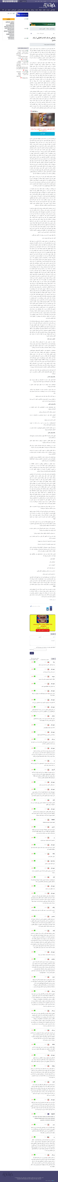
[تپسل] (30, 23)
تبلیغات (38, 1)
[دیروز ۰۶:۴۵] (24, 63)
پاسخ (33, 662)
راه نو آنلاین (8, 22)
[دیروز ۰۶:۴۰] (24, 52)
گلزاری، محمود (42, 29)
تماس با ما (45, 1)
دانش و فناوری (20, 10)
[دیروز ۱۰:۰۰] (24, 73)
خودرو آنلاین (13, 10)
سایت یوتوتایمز (11, 32)
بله (6, 1)
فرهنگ (40, 10)
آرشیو (36, 1)
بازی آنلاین (12, 23)
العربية (52, 1)
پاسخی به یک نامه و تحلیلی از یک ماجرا (44, 39)
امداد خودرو (11, 35)
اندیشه (9, 10)
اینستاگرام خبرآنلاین (12, 1)
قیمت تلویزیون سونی (10, 25)
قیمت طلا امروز (11, 31)
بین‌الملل (32, 10)
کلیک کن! (42, 134)
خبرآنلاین (47, 6)
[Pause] (32, 125)
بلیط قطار (5, 31)
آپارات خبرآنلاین (8, 1)
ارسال (32, 653)
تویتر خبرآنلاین (10, 1)
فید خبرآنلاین (17, 1)
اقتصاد (44, 10)
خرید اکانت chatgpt (10, 34)
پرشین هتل (6, 26)
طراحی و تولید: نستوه (49, 1180)
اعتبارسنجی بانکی (10, 29)
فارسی (54, 1)
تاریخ (25, 10)
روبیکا (3, 1)
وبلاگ (47, 29)
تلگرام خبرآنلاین (14, 1)
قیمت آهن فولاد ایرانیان (9, 28)
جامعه (36, 10)
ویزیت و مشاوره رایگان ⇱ (43, 630)
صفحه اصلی (53, 10)
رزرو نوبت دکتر (11, 38)
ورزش (28, 10)
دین (5, 10)
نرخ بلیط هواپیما (11, 37)
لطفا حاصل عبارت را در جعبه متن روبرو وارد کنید (45, 647)
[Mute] (34, 125)
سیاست (48, 10)
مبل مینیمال (11, 26)
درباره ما (41, 1)
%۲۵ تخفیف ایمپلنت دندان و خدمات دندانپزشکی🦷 (42, 625)
